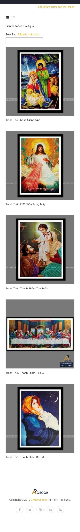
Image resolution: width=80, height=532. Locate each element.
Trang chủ (12, 6)
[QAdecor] (40, 490)
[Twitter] (29, 509)
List (13, 18)
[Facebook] (19, 509)
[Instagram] (40, 509)
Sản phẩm (28, 6)
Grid (7, 18)
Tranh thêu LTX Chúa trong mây (25, 204)
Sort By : (11, 34)
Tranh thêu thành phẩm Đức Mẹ (25, 457)
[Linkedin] (50, 509)
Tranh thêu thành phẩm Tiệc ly (25, 372)
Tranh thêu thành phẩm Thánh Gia (27, 288)
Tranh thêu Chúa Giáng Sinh (23, 119)
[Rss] (60, 509)
